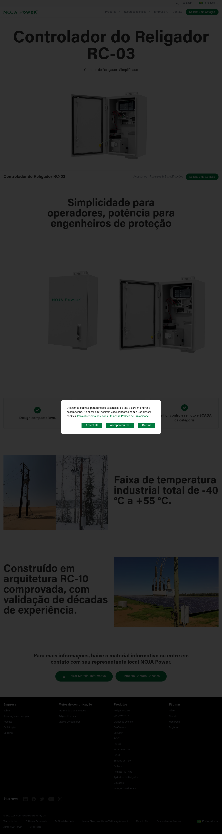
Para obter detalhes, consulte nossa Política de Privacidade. (113, 416)
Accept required (120, 425)
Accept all (92, 425)
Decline (146, 425)
